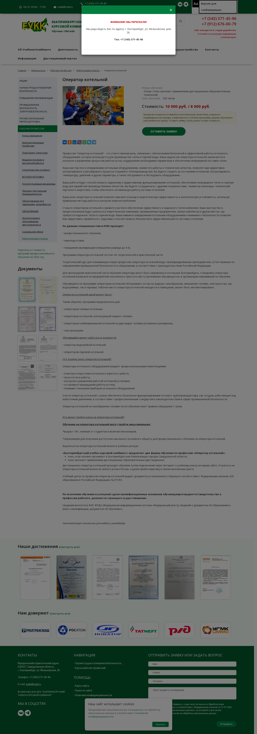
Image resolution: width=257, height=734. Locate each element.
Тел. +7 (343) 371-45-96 (128, 39)
